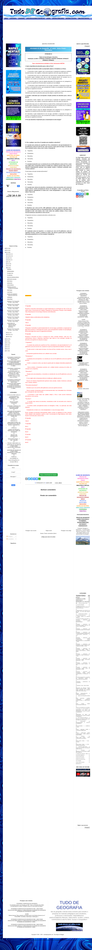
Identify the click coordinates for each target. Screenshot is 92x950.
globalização (78, 763)
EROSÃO (79, 708)
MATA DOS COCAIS (12, 279)
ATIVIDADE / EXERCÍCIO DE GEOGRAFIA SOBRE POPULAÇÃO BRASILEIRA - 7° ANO (83, 659)
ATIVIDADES (21, 18)
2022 (7, 341)
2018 (7, 348)
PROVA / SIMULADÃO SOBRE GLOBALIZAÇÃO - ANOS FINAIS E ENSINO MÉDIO (83, 733)
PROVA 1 (82, 736)
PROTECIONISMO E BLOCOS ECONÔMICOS (83, 723)
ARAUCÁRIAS (11, 285)
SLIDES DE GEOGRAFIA (13, 150)
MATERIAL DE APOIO (71, 18)
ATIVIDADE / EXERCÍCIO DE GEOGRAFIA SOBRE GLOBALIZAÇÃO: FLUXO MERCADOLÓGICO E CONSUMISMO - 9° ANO (83, 639)
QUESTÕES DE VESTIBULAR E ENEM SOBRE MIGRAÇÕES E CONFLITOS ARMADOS (14, 452)
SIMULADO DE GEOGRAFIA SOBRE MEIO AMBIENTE (83, 752)
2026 (7, 248)
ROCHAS (83, 750)
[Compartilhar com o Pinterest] (61, 483)
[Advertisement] (48, 30)
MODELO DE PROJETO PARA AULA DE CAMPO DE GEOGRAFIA (14, 431)
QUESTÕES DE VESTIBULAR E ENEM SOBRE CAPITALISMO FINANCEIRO (14, 446)
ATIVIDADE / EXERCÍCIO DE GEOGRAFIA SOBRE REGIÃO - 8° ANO (83, 663)
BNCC (13, 160)
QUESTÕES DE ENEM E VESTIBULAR (35, 18)
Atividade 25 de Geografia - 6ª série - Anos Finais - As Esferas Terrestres (83, 399)
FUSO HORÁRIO (85, 708)
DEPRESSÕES (11, 271)
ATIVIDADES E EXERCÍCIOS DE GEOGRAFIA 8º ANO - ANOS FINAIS (13, 381)
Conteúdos (25, 940)
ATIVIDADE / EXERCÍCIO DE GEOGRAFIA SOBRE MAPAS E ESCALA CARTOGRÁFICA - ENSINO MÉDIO (83, 650)
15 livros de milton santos (13, 394)
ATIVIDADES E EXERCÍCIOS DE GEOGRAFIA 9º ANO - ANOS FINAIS (83, 331)
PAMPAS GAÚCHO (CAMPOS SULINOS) (13, 287)
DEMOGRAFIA (79, 600)
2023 (7, 339)
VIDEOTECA (17, 179)
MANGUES (10, 283)
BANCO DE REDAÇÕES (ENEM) (84, 695)
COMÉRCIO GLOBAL (81, 598)
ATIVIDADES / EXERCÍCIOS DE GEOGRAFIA (14, 369)
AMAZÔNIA (10, 299)
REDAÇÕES (13, 174)
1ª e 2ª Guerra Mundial (80, 604)
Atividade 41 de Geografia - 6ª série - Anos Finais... (14, 321)
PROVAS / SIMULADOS (12, 443)
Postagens (10, 536)
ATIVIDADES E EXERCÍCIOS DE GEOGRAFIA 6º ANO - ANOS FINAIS (13, 358)
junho (8, 263)
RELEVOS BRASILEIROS (13, 277)
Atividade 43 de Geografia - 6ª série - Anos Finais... (14, 314)
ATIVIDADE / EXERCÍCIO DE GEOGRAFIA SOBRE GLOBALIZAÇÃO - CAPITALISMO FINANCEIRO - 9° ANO (83, 634)
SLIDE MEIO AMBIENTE (80, 755)
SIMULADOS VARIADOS (13, 177)
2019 (7, 346)
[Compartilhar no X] (58, 483)
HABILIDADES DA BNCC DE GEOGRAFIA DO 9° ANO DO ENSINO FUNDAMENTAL (83, 715)
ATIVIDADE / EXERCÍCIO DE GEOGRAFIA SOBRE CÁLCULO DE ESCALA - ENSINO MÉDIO (83, 625)
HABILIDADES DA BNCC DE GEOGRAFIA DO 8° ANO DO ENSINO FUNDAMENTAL (13, 424)
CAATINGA (10, 292)
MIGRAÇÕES (79, 601)
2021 (7, 342)
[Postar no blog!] (57, 483)
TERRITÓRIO (81, 596)
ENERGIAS (13, 420)
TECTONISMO (78, 760)
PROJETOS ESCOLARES (13, 172)
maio (8, 265)
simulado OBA (13, 461)
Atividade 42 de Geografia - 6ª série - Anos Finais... (14, 317)
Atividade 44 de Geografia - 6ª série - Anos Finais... (14, 311)
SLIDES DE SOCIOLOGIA (80, 759)
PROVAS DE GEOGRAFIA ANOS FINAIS (13, 152)
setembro (9, 259)
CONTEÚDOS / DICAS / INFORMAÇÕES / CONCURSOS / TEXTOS (83, 364)
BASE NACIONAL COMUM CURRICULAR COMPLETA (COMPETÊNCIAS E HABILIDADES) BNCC (83, 700)
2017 (7, 350)
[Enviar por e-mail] (55, 483)
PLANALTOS (10, 273)
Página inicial (49, 530)
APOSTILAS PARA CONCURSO (13, 166)
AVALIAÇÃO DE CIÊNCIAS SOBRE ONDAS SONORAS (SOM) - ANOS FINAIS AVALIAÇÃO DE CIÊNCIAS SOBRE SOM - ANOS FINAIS (83, 689)
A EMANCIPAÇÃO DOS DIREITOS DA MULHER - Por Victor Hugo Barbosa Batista (83, 611)
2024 (7, 252)
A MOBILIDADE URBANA (82, 613)
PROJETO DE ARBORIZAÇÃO (14, 435)
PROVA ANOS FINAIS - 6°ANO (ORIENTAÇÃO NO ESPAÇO (83, 738)
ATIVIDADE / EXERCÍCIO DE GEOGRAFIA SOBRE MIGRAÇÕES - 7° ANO (83, 655)
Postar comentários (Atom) (50, 533)
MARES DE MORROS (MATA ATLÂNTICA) (12, 295)
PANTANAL (10, 290)
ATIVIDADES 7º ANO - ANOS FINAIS (82, 685)
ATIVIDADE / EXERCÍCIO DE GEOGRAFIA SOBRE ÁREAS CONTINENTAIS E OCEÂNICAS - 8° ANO (83, 673)
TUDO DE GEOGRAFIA (69, 905)
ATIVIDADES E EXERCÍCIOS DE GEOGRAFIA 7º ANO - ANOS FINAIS (83, 371)
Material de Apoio (64, 940)
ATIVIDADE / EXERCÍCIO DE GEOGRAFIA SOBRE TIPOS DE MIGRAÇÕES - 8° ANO (83, 668)
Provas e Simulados (55, 940)
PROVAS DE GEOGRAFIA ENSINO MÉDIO (13, 169)
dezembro (9, 254)
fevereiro (9, 334)
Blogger (62, 934)
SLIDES (48, 18)
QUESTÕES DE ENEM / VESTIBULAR (13, 156)
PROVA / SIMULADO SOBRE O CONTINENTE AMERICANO (83, 730)
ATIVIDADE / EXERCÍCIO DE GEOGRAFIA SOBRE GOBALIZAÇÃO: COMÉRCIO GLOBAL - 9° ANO (83, 645)
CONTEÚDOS (13, 18)
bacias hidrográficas (13, 460)
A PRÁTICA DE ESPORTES (81, 615)
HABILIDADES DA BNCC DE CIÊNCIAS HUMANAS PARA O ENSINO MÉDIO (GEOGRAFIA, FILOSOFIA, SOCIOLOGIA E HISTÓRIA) (83, 415)
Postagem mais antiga (66, 530)
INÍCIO (6, 18)
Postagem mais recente (31, 530)
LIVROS (13, 427)
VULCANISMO (13, 458)
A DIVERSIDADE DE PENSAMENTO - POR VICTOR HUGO (14, 398)
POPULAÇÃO (82, 721)
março (8, 332)
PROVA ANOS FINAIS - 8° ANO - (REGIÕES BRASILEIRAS (83, 745)
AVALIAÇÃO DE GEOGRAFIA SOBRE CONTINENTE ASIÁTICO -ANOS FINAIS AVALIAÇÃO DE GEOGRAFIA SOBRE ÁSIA (14, 414)
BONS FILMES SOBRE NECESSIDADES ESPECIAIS (83, 704)
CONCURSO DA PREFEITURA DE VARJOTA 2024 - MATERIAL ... (12, 325)
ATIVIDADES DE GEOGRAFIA (13, 163)
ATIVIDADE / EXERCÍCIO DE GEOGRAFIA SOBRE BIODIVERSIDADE (13, 407)
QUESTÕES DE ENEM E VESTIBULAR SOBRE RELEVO (83, 748)
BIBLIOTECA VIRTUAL (83, 18)
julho (8, 261)
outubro (9, 257)
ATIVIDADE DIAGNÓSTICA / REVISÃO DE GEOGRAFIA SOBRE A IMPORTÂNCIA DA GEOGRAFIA (83, 678)
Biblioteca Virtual (72, 940)
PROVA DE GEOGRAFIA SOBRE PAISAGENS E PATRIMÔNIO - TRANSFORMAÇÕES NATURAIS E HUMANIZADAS (82, 521)
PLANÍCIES (10, 275)
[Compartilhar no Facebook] (59, 483)
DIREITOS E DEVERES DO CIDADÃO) (83, 707)
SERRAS (9, 269)
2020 (7, 344)
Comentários (10, 539)
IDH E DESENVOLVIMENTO (83, 717)
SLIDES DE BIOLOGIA (80, 756)
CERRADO (10, 297)
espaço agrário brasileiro (80, 762)
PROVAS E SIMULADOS (58, 18)
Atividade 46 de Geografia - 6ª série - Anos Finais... (14, 305)
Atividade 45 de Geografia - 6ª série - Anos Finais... (14, 308)
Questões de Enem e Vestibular (40, 940)
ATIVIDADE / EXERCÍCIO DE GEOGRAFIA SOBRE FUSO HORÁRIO (83, 629)
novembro (9, 256)
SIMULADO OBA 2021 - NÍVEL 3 (83, 753)
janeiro (9, 336)
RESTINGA (10, 281)
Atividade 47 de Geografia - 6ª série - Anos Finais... (14, 302)
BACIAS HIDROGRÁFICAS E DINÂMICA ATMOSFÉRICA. (83, 694)
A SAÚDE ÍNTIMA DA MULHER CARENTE (83, 617)
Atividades (30, 940)
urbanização (87, 601)
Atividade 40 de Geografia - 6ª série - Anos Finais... (14, 329)
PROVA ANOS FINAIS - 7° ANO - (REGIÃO (14, 439)
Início (21, 940)
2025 (7, 250)
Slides (49, 940)
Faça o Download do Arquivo (48, 474)
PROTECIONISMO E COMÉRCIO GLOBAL (83, 726)
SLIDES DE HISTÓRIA (13, 176)
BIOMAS (13, 419)
